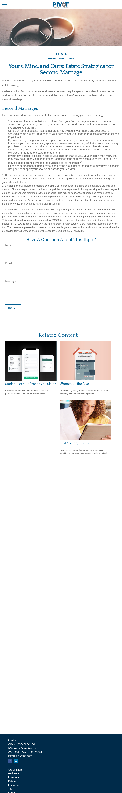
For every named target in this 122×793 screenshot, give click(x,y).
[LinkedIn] (16, 761)
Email (8, 263)
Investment (14, 777)
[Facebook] (10, 761)
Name (8, 245)
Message (10, 281)
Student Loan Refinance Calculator (30, 384)
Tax (10, 788)
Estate (12, 781)
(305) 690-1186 (26, 744)
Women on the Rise (74, 384)
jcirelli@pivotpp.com (20, 755)
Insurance (14, 785)
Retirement (14, 773)
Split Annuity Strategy (75, 443)
